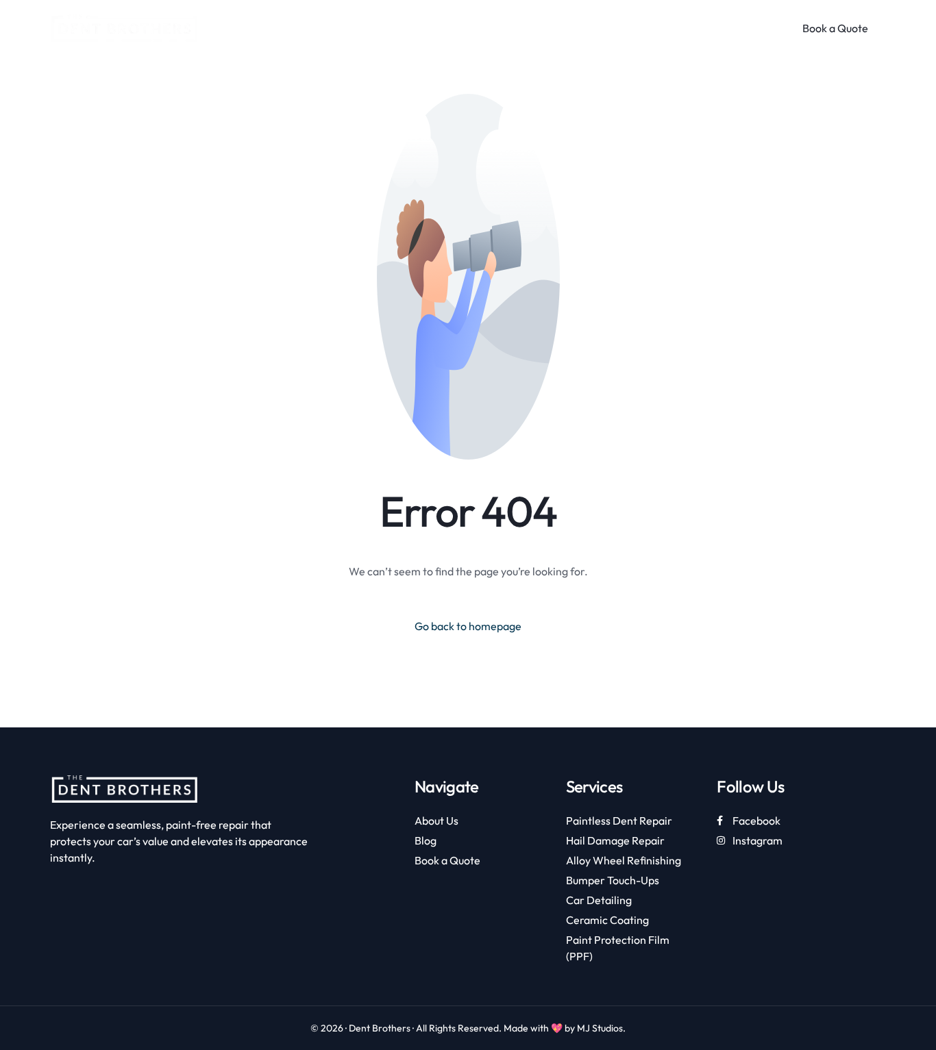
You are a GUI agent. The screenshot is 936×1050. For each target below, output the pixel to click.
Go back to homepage (468, 626)
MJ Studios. (601, 1028)
